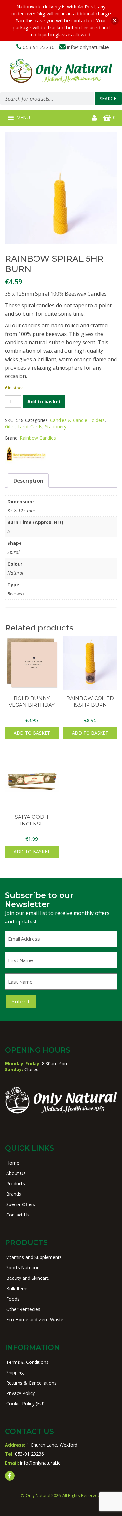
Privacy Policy (20, 1393)
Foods (13, 1299)
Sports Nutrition (23, 1268)
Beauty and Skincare (27, 1278)
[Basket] (107, 118)
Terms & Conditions (27, 1362)
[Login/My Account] (94, 118)
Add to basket (44, 401)
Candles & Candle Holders (77, 420)
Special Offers (20, 1204)
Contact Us (18, 1215)
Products (15, 1183)
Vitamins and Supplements (34, 1257)
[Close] (115, 21)
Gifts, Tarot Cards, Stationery (35, 426)
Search (108, 98)
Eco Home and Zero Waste (34, 1319)
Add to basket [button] (32, 733)
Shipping (15, 1372)
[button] (23, 118)
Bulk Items (17, 1288)
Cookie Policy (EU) (25, 1403)
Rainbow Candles (38, 438)
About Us (16, 1173)
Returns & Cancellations (31, 1383)
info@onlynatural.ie (88, 47)
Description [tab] (28, 480)
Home (12, 1163)
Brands (13, 1194)
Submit (21, 1001)
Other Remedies (23, 1309)
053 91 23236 (39, 47)
